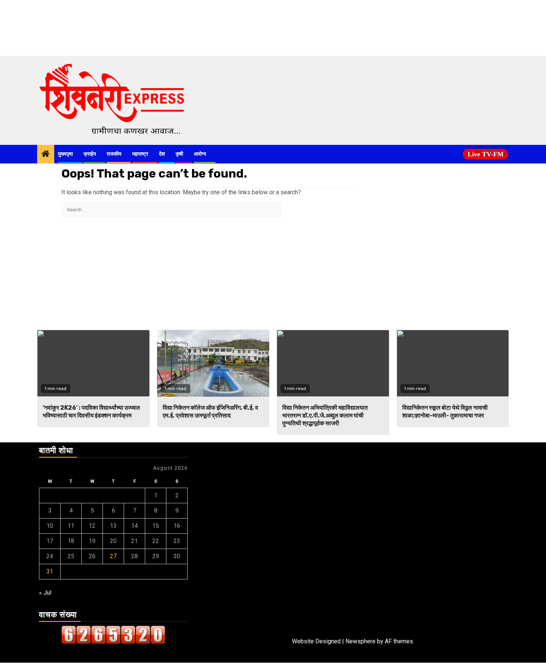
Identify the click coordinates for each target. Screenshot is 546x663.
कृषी (179, 154)
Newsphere (360, 641)
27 (113, 556)
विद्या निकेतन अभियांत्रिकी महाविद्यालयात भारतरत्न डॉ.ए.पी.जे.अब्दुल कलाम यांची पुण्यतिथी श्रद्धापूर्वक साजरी (325, 415)
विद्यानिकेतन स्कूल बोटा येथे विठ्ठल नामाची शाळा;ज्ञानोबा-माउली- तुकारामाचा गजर (445, 411)
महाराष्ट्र (140, 154)
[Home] (46, 154)
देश (162, 154)
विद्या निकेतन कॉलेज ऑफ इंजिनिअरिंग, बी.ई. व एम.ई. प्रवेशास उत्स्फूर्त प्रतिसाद (210, 411)
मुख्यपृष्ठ (65, 154)
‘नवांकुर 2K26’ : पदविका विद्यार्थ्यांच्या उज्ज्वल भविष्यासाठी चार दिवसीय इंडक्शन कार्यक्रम (91, 411)
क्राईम (90, 154)
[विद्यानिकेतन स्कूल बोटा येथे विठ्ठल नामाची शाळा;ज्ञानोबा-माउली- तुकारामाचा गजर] (453, 363)
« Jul (45, 592)
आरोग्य (200, 154)
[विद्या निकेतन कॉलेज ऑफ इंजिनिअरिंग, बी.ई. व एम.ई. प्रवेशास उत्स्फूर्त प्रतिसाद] (213, 363)
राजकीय (114, 154)
